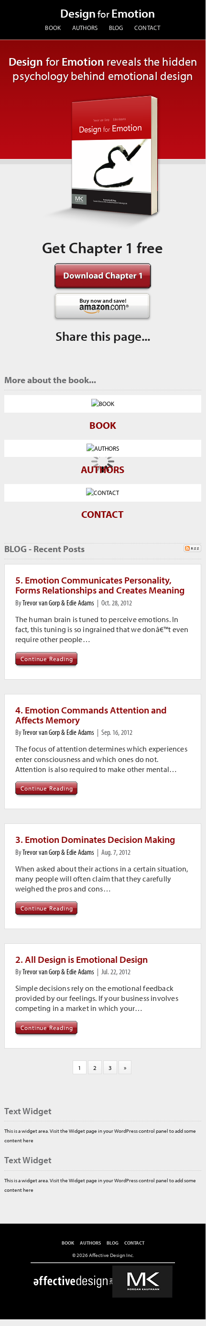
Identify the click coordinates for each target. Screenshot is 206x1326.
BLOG (116, 27)
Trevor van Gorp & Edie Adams (58, 602)
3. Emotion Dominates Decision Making (95, 839)
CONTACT (147, 27)
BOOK (53, 27)
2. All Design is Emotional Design (81, 959)
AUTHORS (85, 27)
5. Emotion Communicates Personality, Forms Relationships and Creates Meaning (99, 585)
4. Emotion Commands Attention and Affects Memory (91, 715)
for (107, 13)
